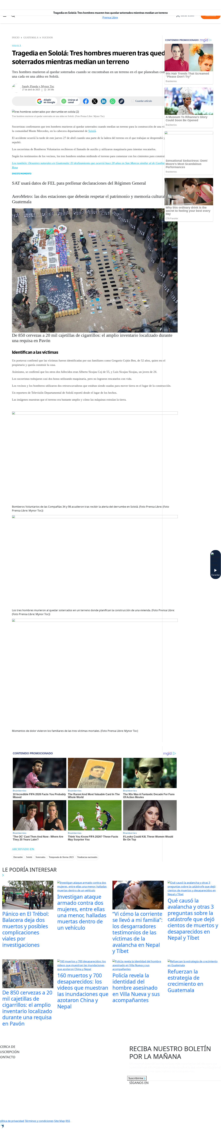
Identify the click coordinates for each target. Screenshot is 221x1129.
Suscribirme (136, 1078)
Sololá (92, 131)
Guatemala (30, 37)
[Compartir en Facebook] (86, 101)
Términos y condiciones (39, 1121)
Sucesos (47, 37)
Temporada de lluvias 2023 (61, 857)
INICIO (16, 37)
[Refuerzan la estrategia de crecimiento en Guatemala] (193, 963)
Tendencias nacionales (87, 857)
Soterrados (40, 857)
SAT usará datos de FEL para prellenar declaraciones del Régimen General (79, 183)
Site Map (59, 1121)
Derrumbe (18, 857)
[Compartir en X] (95, 101)
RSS (68, 1121)
